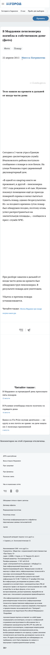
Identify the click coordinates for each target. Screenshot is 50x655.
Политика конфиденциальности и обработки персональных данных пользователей (20, 521)
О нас (23, 11)
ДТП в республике (9, 456)
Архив (5, 527)
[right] (47, 11)
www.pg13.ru (29, 537)
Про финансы (8, 472)
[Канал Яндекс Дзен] (17, 491)
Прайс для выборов (36, 11)
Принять (41, 18)
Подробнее (7, 613)
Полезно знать (8, 476)
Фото (7, 48)
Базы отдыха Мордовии (12, 461)
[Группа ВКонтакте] (5, 491)
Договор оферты (9, 505)
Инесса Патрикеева (33, 57)
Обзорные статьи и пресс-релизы (15, 500)
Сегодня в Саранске (9, 11)
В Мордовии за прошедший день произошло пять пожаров (25, 394)
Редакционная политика (12, 510)
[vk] (21, 330)
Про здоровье (8, 466)
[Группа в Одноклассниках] (11, 491)
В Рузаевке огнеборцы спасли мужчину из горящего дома (24, 408)
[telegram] (29, 330)
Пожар (17, 48)
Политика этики (9, 515)
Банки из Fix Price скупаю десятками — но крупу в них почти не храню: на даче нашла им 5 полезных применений (24, 424)
